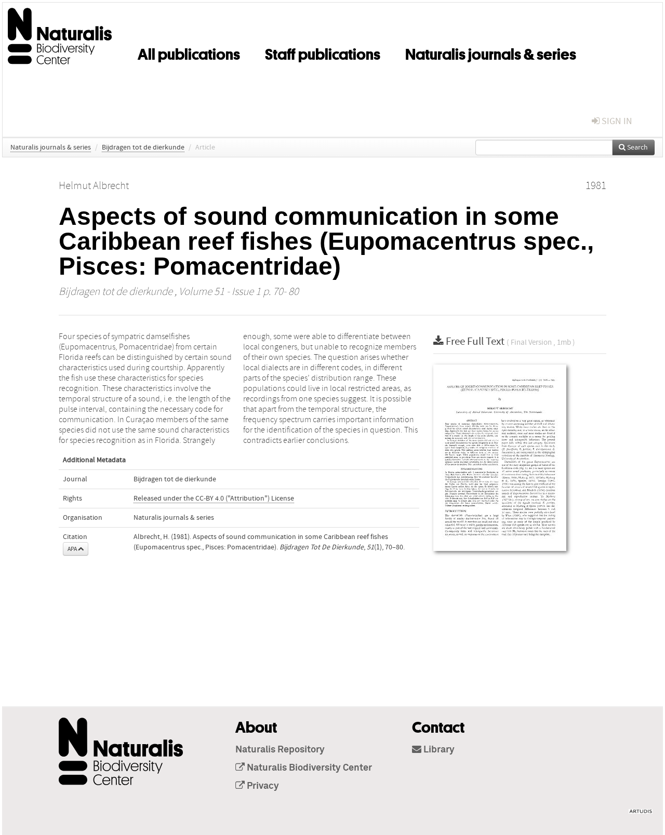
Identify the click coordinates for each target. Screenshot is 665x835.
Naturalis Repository (280, 750)
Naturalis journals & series (490, 52)
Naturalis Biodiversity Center (308, 768)
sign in (616, 121)
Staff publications (322, 52)
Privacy (262, 786)
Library (438, 750)
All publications (189, 52)
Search (637, 147)
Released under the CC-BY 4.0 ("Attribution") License (214, 498)
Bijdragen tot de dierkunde (143, 147)
